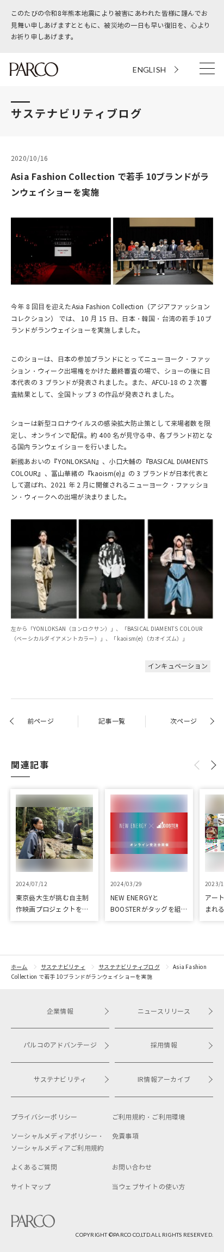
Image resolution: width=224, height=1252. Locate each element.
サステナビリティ (63, 967)
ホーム (19, 967)
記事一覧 (111, 721)
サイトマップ (31, 1187)
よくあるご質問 (34, 1167)
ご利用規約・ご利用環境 (148, 1117)
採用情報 (164, 1045)
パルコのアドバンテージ (60, 1045)
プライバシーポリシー (44, 1117)
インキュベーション (178, 666)
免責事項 (125, 1136)
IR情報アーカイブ (164, 1079)
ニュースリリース (164, 1011)
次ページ (183, 721)
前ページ (40, 721)
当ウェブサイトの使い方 (148, 1187)
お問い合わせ (132, 1167)
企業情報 (60, 1011)
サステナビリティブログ (129, 967)
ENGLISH (149, 69)
